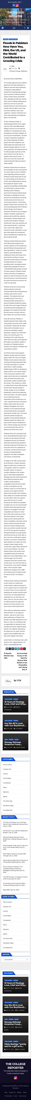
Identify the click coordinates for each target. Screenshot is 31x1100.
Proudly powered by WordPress (10, 1086)
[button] (25, 28)
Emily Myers (21, 1049)
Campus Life (7, 769)
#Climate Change (14, 71)
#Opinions (24, 71)
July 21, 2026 (10, 988)
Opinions (6, 39)
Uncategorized (7, 810)
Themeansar (15, 1088)
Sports (16, 739)
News (6, 739)
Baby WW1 (6, 890)
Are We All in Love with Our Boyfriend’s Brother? (14, 725)
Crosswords (7, 783)
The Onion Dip (7, 801)
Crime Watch (7, 778)
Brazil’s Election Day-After (9, 655)
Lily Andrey (19, 728)
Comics (5, 773)
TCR (12, 66)
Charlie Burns (20, 747)
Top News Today (13, 39)
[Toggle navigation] (14, 27)
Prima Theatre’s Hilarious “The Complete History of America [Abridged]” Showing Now (12, 868)
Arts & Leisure (8, 699)
